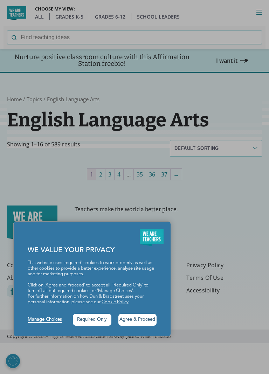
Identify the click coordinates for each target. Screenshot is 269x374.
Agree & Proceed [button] (137, 319)
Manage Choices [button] (45, 319)
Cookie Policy (115, 302)
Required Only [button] (92, 319)
